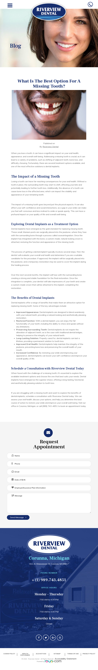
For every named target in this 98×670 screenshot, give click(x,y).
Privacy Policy (89, 654)
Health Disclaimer (25, 654)
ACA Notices (41, 654)
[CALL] (90, 5)
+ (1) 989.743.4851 (49, 580)
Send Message (17, 517)
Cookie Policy (9, 654)
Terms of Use (73, 654)
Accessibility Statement (65, 658)
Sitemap (57, 654)
